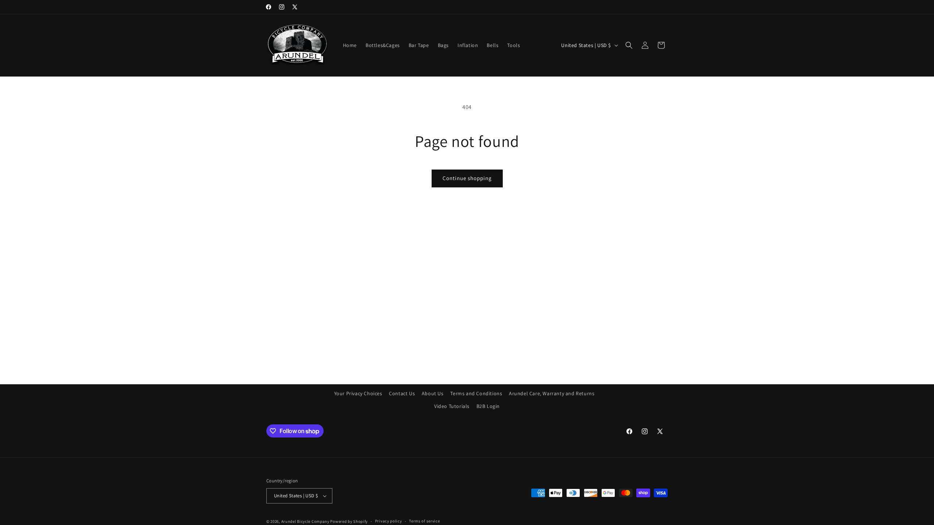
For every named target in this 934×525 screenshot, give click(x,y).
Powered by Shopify (349, 521)
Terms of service (424, 521)
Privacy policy (388, 521)
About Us (433, 393)
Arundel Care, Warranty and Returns (551, 393)
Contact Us (402, 393)
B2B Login (488, 406)
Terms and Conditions (476, 393)
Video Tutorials (452, 406)
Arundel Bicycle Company (305, 521)
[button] (629, 45)
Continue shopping (467, 178)
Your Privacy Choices (358, 393)
